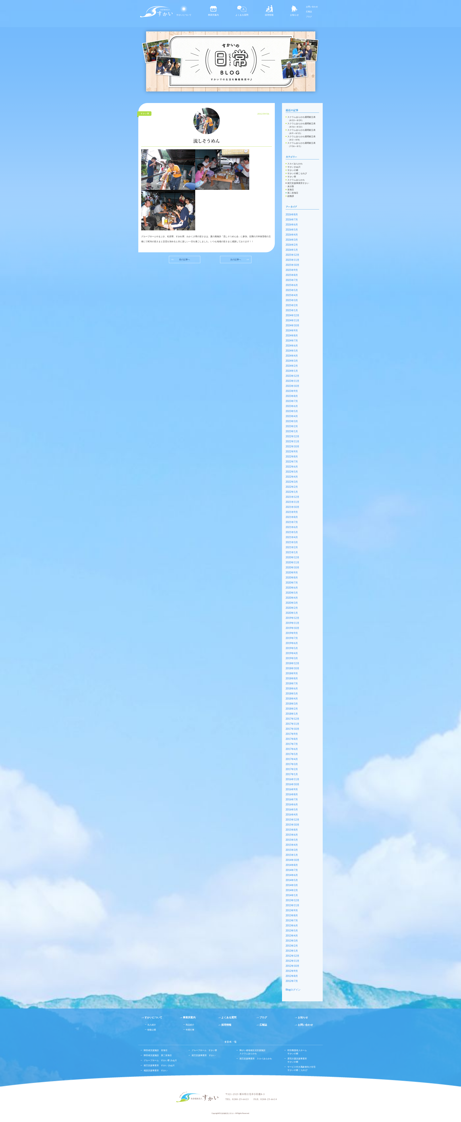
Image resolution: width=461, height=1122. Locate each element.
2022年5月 (292, 472)
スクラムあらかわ (296, 180)
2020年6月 (292, 588)
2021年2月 (292, 547)
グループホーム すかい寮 (204, 1050)
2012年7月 (292, 981)
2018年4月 (292, 699)
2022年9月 (292, 451)
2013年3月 (292, 941)
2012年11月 (292, 961)
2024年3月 (292, 361)
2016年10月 (292, 784)
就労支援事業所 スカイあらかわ (256, 1059)
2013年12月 (292, 900)
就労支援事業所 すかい (203, 1055)
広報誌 (309, 12)
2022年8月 (292, 456)
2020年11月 (292, 562)
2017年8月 (292, 739)
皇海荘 (290, 190)
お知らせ (294, 15)
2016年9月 (292, 789)
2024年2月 (292, 366)
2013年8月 (292, 915)
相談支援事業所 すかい (155, 1070)
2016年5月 (292, 809)
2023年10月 (292, 386)
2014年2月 (292, 890)
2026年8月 (292, 214)
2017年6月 (292, 749)
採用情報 (269, 15)
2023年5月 (292, 411)
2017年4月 (292, 759)
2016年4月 (292, 814)
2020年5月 (292, 593)
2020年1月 (292, 613)
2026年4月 (292, 235)
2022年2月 (292, 487)
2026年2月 (292, 245)
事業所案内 (213, 15)
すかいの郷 (292, 170)
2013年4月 (292, 936)
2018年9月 (292, 673)
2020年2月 (292, 608)
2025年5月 (292, 290)
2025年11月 (292, 260)
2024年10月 (292, 325)
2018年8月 (292, 678)
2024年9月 (292, 330)
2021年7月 (292, 522)
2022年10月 (292, 446)
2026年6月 (292, 224)
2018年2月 (292, 709)
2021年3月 (292, 542)
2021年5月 (292, 532)
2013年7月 (292, 920)
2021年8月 (292, 517)
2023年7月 (292, 401)
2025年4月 (292, 295)
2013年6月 (292, 925)
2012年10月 (292, 966)
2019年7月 (292, 638)
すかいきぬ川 (293, 167)
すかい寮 (291, 177)
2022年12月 (292, 436)
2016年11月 (292, 779)
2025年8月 (292, 275)
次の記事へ (235, 259)
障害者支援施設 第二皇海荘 (158, 1055)
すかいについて (183, 15)
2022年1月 (292, 492)
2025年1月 (292, 310)
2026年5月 (292, 230)
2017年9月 (292, 734)
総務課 (290, 196)
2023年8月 (292, 396)
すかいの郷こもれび (297, 173)
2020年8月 (292, 577)
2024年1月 (292, 371)
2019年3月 (292, 658)
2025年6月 (292, 285)
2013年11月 (292, 905)
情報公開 (151, 1030)
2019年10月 (292, 628)
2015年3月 (292, 850)
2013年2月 (292, 946)
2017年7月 (292, 744)
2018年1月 (292, 714)
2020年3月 (292, 603)
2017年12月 (292, 719)
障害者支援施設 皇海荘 (155, 1050)
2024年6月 (292, 346)
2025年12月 (292, 255)
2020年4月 (292, 598)
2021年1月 (292, 552)
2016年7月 (292, 799)
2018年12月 (292, 663)
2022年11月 (292, 441)
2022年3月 (292, 482)
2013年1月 (292, 951)
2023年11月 (292, 381)
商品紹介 (190, 1025)
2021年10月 (292, 507)
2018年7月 (292, 683)
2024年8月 (292, 335)
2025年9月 (292, 270)
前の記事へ (184, 259)
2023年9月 (292, 391)
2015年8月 (292, 830)
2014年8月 (292, 865)
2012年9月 (292, 971)
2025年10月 (292, 265)
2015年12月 (292, 820)
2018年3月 (292, 704)
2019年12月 (292, 618)
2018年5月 (292, 693)
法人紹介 (151, 1025)
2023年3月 (292, 421)
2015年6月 (292, 835)
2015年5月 (292, 840)
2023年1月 (292, 431)
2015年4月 (292, 845)
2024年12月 (292, 315)
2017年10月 (292, 729)
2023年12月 (292, 376)
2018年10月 (292, 668)
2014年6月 (292, 875)
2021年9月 (292, 512)
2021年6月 (292, 527)
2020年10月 (292, 567)
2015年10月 (292, 825)
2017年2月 (292, 769)
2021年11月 (292, 502)
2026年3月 (292, 240)
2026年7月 (292, 219)
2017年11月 (292, 724)
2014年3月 (292, 885)
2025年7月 (292, 280)
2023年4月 (292, 416)
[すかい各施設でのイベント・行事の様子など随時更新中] (231, 61)
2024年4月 (292, 356)
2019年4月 (292, 653)
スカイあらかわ (295, 164)
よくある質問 (241, 15)
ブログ (309, 17)
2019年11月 (292, 623)
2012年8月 (292, 976)
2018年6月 (292, 688)
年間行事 (190, 1030)
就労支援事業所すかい (298, 183)
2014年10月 (292, 860)
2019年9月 (292, 633)
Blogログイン (293, 990)
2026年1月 (292, 250)
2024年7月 (292, 340)
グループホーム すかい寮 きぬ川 (160, 1060)
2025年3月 (292, 300)
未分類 (290, 186)
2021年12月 (292, 497)
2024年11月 (292, 320)
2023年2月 (292, 426)
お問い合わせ (312, 7)
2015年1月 (292, 855)
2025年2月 (292, 305)
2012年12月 (292, 956)
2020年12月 (292, 557)
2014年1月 (292, 895)
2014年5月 (292, 880)
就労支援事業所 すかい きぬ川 (159, 1065)
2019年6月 (292, 643)
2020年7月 (292, 583)
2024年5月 (292, 351)
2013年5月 (292, 930)
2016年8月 (292, 794)
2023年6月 (292, 406)
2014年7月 (292, 870)
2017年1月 (292, 774)
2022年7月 (292, 462)
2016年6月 (292, 804)
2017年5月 (292, 754)
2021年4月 (292, 537)
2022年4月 (292, 477)
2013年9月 (292, 910)
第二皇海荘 (292, 193)
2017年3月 (292, 764)
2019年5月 (292, 648)
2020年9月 (292, 572)
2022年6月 (292, 467)
